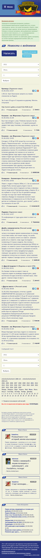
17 (37, 394)
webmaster (27, 557)
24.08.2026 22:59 (19, 524)
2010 (28, 383)
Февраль (10, 389)
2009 (23, 383)
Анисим (36, 320)
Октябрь (17, 391)
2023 (7, 387)
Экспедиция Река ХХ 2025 (13, 522)
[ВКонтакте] (33, 90)
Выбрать (6, 80)
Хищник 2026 (9, 520)
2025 (15, 387)
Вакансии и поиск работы (13, 530)
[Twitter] (35, 90)
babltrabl (36, 260)
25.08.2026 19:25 (28, 515)
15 (32, 394)
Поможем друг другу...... (12, 532)
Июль (36, 389)
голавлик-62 (35, 206)
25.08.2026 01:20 (28, 522)
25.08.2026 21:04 (16, 511)
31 (36, 396)
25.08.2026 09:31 (19, 520)
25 (21, 396)
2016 (15, 385)
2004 (3, 383)
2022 (3, 387)
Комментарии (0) (12, 109)
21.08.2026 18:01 (26, 532)
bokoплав (15, 459)
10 (19, 394)
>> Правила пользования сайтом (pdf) (13, 401)
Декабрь (29, 391)
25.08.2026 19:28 (21, 513)
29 (31, 396)
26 (23, 396)
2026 (19, 387)
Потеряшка (27, 56)
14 (29, 394)
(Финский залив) (17, 178)
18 (2, 396)
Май (26, 389)
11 (21, 394)
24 (18, 396)
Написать (9, 53)
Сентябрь (10, 391)
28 (28, 396)
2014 (7, 385)
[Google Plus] (38, 90)
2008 (19, 383)
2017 (19, 385)
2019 (28, 385)
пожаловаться (27, 109)
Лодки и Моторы (10, 513)
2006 (11, 383)
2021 (36, 385)
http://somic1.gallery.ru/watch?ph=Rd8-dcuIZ (17, 107)
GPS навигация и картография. (15, 526)
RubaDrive (15, 434)
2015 (11, 385)
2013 (3, 385)
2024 (11, 387)
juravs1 (37, 280)
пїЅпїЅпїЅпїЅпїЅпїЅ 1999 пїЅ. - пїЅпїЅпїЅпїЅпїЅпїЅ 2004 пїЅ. (19, 380)
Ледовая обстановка (29, 52)
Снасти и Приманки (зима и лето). (16, 517)
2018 (23, 385)
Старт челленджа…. (20, 484)
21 (10, 396)
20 (7, 396)
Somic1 (37, 109)
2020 (32, 385)
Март (16, 389)
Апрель (21, 389)
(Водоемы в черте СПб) (18, 266)
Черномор (36, 222)
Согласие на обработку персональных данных (16, 553)
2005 (7, 383)
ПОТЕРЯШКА (34, 404)
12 (24, 394)
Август (4, 391)
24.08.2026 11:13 (27, 530)
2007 (15, 383)
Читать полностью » (19, 448)
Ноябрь (23, 391)
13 (27, 394)
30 (34, 396)
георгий (36, 343)
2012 (36, 383)
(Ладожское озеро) (12, 88)
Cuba (37, 130)
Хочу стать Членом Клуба (13, 515)
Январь (4, 389)
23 (15, 396)
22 (13, 396)
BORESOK (36, 172)
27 (26, 396)
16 (35, 394)
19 (5, 396)
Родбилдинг (9, 524)
